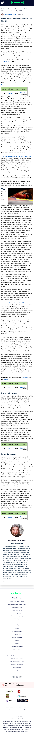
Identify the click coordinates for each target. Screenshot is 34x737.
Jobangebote (17, 634)
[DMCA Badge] (11, 691)
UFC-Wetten (6, 62)
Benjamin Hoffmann (10, 14)
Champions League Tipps (17, 616)
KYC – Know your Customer (17, 662)
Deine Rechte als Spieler (17, 659)
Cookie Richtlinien (17, 668)
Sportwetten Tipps (13, 9)
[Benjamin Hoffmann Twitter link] (4, 581)
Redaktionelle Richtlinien (17, 650)
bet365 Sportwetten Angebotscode (17, 604)
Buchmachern (5, 85)
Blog (17, 622)
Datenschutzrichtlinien (17, 665)
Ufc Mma (21, 9)
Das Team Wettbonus (17, 631)
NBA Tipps (17, 619)
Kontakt (17, 640)
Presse (17, 643)
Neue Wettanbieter (17, 607)
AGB (17, 671)
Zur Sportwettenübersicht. (17, 303)
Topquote (25, 377)
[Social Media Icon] (13, 677)
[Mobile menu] (2, 2)
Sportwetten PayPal (17, 610)
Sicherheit (17, 653)
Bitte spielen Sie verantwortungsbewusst (17, 656)
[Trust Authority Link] (22, 696)
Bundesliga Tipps (17, 613)
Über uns (17, 628)
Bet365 (10, 93)
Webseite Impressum (17, 637)
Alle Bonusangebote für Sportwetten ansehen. (17, 156)
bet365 (5, 379)
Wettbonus (4, 9)
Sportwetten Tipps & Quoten (17, 601)
